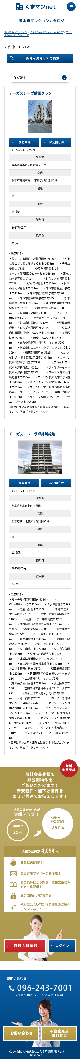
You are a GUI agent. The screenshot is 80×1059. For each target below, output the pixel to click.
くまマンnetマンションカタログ (46, 32)
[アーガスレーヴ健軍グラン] (40, 116)
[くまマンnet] (36, 7)
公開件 (24, 142)
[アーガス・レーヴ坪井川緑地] (40, 457)
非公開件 (56, 142)
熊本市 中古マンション (15, 32)
